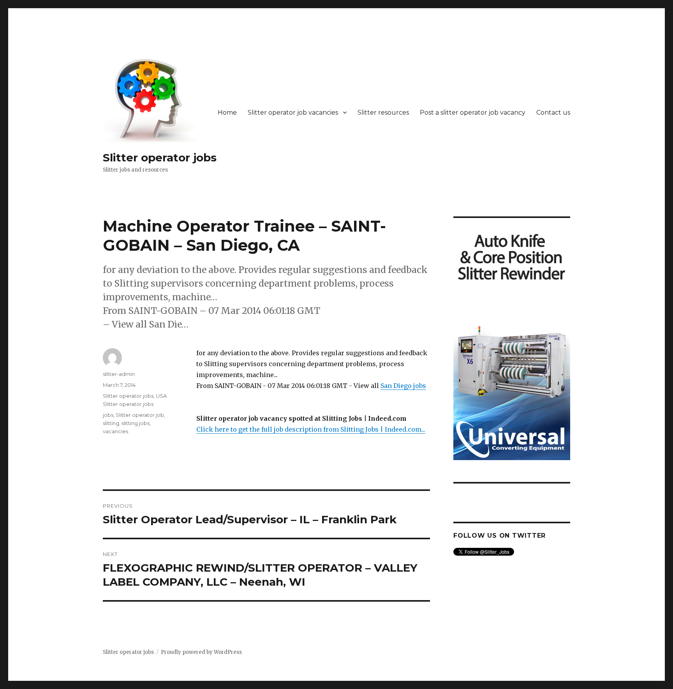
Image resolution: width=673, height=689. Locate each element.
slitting (111, 423)
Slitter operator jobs (160, 157)
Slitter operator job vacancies (293, 112)
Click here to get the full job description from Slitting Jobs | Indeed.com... (310, 429)
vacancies (115, 431)
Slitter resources (383, 112)
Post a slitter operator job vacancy (472, 112)
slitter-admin (119, 374)
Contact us (553, 112)
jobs (108, 415)
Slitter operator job (140, 415)
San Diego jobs (403, 386)
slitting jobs (136, 423)
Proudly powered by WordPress (201, 652)
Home (227, 112)
